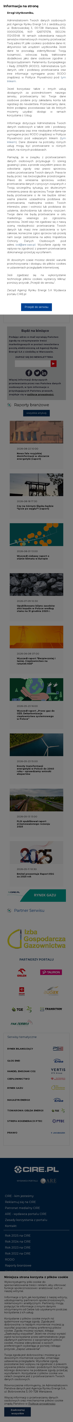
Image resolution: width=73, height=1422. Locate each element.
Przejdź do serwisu (36, 306)
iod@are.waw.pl (25, 244)
